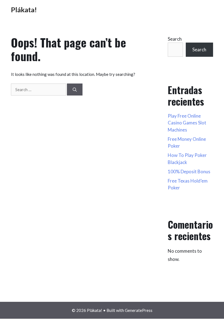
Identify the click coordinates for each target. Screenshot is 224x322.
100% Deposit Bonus (189, 171)
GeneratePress (138, 310)
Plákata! (24, 9)
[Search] (74, 90)
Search (175, 39)
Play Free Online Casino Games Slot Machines (187, 123)
